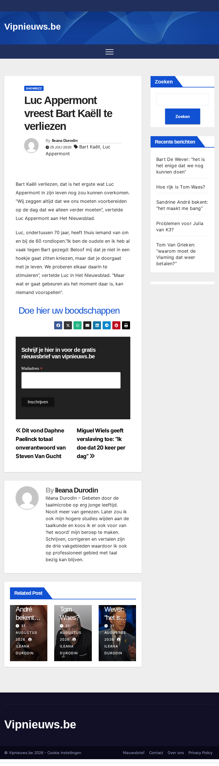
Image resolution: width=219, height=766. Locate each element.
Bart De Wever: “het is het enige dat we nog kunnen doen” (180, 165)
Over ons (176, 752)
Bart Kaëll (89, 147)
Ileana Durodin (65, 140)
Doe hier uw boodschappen (69, 310)
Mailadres (31, 368)
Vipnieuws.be (32, 27)
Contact (156, 752)
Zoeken (164, 82)
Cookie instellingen (64, 752)
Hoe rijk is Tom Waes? (180, 187)
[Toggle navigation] (109, 51)
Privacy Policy (200, 752)
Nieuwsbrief (134, 752)
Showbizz (34, 88)
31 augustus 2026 (26, 633)
